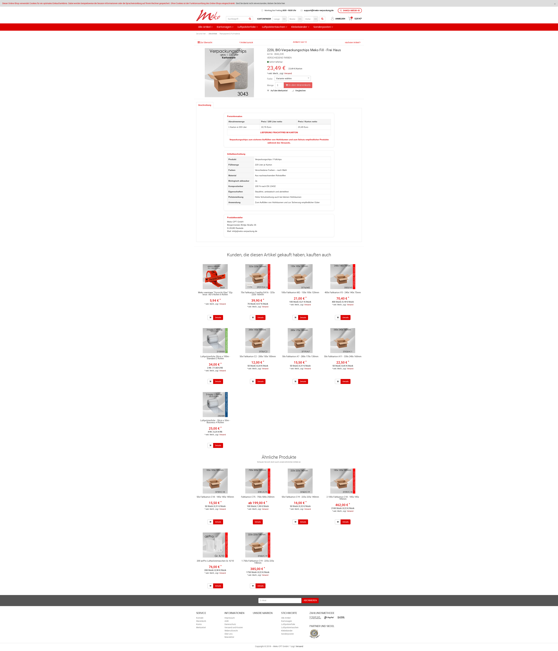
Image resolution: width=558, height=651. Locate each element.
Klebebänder (299, 27)
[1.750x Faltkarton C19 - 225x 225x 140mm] (258, 545)
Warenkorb (201, 621)
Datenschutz (230, 624)
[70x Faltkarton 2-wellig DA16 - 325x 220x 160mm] (258, 276)
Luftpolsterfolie (247, 27)
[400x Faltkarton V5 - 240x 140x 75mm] (343, 276)
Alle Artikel (204, 27)
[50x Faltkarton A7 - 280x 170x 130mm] (300, 340)
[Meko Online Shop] (208, 15)
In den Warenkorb (299, 85)
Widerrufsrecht (231, 630)
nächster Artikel (352, 42)
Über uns (229, 633)
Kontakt (199, 617)
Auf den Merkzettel (279, 91)
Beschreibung (204, 105)
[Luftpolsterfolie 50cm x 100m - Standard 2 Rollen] (215, 340)
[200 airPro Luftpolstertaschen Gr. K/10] (215, 545)
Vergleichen (300, 91)
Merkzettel (201, 627)
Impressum (230, 617)
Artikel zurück (247, 42)
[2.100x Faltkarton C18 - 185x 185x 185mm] (343, 481)
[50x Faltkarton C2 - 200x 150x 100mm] (258, 340)
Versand (288, 73)
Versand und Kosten (234, 627)
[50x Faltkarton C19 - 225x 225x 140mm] (300, 481)
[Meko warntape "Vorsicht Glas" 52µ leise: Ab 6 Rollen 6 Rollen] (215, 276)
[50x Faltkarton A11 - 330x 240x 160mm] (343, 340)
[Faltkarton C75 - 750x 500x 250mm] (258, 481)
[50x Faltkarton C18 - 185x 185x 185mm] (215, 481)
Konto (199, 624)
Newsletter (229, 637)
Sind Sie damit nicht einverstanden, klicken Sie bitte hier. (260, 3)
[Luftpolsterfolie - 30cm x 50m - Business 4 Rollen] (215, 404)
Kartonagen (224, 27)
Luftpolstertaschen (274, 27)
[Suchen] (250, 19)
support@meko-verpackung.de (318, 10)
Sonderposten (322, 27)
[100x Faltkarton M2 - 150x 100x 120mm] (300, 276)
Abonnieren (310, 600)
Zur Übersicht (206, 42)
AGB (227, 621)
